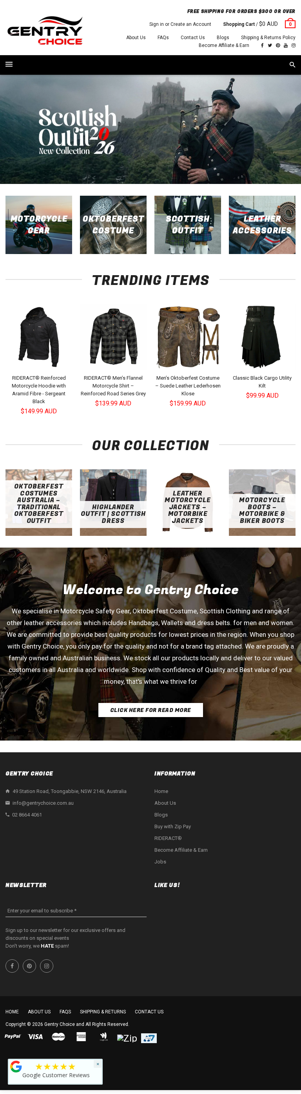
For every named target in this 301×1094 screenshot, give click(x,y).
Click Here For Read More (150, 710)
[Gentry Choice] (44, 31)
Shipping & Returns (103, 1012)
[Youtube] (286, 45)
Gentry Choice (59, 1024)
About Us (136, 37)
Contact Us (193, 37)
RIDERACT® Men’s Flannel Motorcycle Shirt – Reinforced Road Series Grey (113, 386)
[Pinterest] (278, 45)
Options (41, 363)
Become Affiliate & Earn (224, 45)
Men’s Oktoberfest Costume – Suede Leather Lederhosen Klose (188, 386)
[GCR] (16, 1067)
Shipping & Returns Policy (268, 37)
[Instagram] (294, 45)
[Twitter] (270, 45)
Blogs (223, 37)
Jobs (160, 862)
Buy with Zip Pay (172, 826)
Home (161, 791)
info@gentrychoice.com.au (43, 803)
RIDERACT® (168, 838)
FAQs (163, 37)
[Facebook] (262, 45)
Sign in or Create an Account (180, 24)
